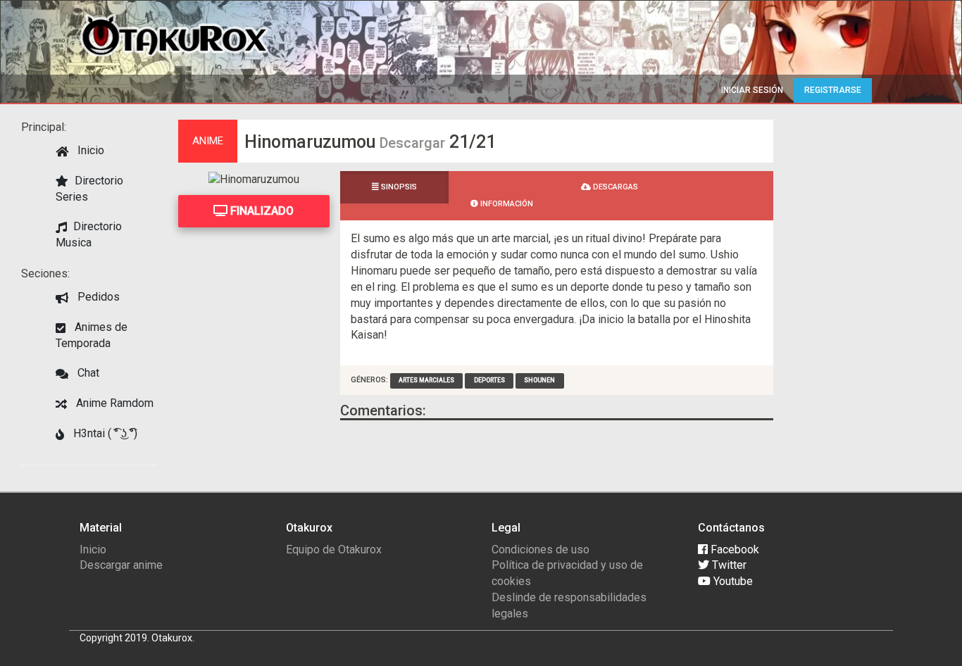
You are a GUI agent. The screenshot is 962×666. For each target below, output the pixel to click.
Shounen (539, 380)
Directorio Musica (89, 234)
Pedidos (97, 296)
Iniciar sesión (752, 90)
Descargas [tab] (614, 186)
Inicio (89, 150)
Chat (87, 372)
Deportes (489, 380)
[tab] (502, 179)
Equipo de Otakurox (334, 549)
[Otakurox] (174, 34)
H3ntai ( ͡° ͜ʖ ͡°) (103, 433)
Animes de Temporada (91, 335)
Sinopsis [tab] (398, 186)
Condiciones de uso (540, 549)
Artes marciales (426, 380)
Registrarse (832, 90)
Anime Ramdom (113, 403)
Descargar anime (121, 565)
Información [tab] (505, 203)
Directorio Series (89, 188)
